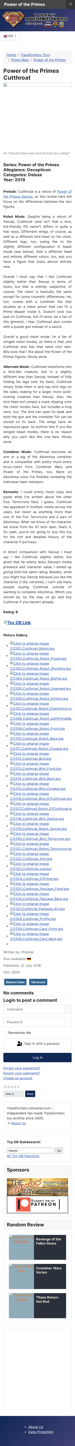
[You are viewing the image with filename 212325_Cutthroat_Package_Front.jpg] (41, 886)
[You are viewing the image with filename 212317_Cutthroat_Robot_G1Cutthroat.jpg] (41, 806)
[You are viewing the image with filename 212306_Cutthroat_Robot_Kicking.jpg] (41, 695)
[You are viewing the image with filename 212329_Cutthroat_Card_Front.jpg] (41, 926)
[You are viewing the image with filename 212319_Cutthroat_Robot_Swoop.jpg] (41, 826)
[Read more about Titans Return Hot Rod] (21, 1305)
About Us (18, 1123)
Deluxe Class (15, 982)
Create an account (17, 1078)
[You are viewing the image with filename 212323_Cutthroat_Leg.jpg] (41, 866)
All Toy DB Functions (23, 1156)
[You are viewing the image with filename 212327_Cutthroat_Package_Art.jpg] (41, 906)
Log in (37, 1057)
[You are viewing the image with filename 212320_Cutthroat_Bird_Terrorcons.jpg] (41, 836)
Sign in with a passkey (41, 1044)
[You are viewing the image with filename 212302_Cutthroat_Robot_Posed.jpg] (41, 655)
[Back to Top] (70, 1441)
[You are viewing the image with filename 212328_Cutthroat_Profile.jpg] (41, 916)
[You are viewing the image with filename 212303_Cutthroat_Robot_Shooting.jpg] (41, 665)
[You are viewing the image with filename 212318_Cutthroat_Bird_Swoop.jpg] (41, 816)
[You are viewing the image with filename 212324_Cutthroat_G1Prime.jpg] (41, 876)
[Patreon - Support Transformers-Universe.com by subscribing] (37, 1204)
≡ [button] (70, 4)
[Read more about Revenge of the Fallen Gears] (21, 1247)
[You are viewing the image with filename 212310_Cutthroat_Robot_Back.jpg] (41, 736)
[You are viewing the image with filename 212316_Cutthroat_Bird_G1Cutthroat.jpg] (41, 796)
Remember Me (19, 1033)
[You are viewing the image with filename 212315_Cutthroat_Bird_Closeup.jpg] (41, 786)
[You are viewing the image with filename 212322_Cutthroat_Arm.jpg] (41, 856)
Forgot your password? (21, 1068)
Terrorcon (38, 982)
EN (10, 36)
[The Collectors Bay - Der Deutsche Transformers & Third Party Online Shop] (37, 1186)
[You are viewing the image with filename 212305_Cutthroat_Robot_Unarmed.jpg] (41, 685)
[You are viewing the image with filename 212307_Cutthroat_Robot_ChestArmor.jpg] (41, 705)
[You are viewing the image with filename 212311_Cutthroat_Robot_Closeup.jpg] (41, 746)
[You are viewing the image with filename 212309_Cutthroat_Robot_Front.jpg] (41, 726)
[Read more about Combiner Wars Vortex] (21, 1276)
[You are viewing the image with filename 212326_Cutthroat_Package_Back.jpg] (41, 896)
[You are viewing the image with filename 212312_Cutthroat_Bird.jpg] (41, 756)
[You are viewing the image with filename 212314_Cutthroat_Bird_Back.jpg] (41, 776)
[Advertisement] (37, 1369)
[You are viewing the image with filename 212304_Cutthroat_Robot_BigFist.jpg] (41, 675)
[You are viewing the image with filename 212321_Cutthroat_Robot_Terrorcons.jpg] (41, 846)
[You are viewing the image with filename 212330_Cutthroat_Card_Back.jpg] (41, 936)
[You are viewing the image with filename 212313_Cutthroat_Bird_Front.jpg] (41, 766)
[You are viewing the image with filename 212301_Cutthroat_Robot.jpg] (41, 645)
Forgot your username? (21, 1073)
